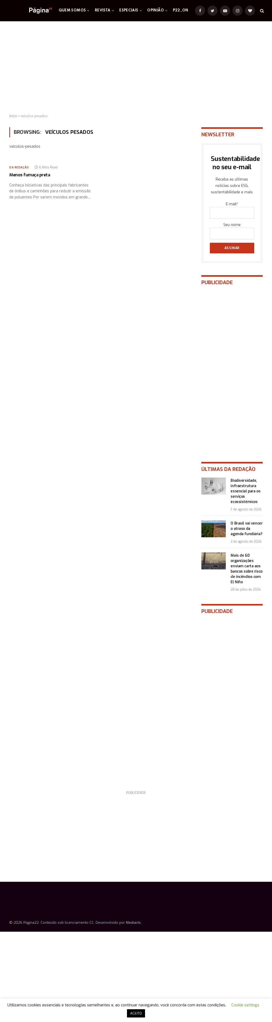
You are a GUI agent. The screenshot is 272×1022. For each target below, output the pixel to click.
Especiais (128, 10)
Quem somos (72, 10)
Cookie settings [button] (245, 1005)
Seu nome (232, 224)
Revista (102, 10)
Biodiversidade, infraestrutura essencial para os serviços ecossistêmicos (245, 491)
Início (13, 116)
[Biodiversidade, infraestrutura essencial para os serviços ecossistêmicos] (213, 486)
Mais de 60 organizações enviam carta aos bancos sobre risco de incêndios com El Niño (246, 569)
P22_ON (180, 10)
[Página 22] (30, 10)
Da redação (19, 167)
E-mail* (232, 204)
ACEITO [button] (136, 1013)
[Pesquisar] (261, 11)
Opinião (155, 10)
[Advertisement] (136, 68)
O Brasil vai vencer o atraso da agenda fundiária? (246, 528)
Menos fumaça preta (29, 175)
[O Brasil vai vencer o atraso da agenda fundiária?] (213, 528)
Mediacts (133, 922)
